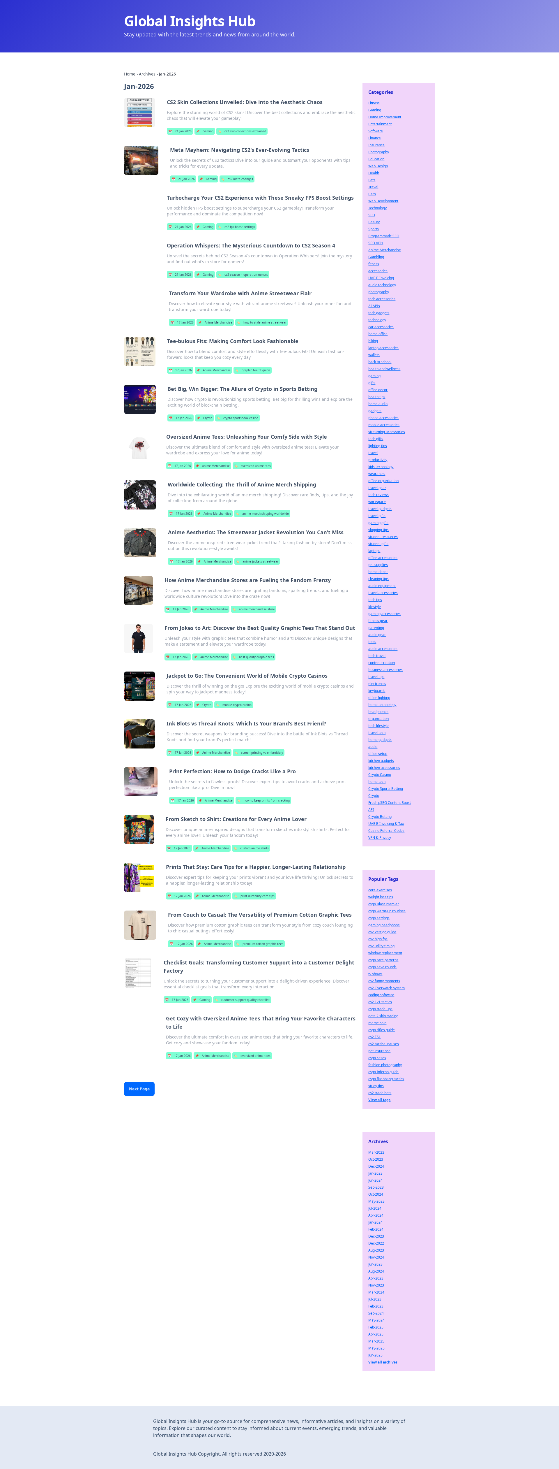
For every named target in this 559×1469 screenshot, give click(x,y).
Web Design (378, 166)
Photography (378, 152)
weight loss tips (380, 897)
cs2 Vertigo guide (382, 931)
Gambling (376, 256)
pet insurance (379, 1050)
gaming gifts (378, 522)
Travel (373, 186)
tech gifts (375, 438)
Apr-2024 (375, 1215)
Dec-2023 (376, 1236)
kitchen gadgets (381, 760)
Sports (373, 228)
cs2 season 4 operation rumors (243, 275)
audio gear (377, 634)
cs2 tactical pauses (383, 1043)
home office (378, 333)
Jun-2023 (375, 1264)
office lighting (379, 697)
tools (372, 641)
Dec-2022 (376, 1243)
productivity (377, 459)
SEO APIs (375, 242)
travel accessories (383, 592)
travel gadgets (380, 508)
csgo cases (377, 1057)
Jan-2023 (375, 1173)
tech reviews (378, 494)
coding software (381, 994)
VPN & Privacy (379, 837)
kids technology (380, 466)
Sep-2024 (376, 1313)
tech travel (376, 655)
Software (375, 131)
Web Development (383, 200)
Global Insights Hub (189, 20)
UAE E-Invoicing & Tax (386, 823)
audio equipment (382, 585)
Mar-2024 (376, 1292)
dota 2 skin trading (383, 1015)
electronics (377, 683)
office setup (377, 753)
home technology (382, 704)
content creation (381, 662)
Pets (371, 180)
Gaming (204, 131)
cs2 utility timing (381, 945)
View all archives (382, 1362)
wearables (376, 473)
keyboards (376, 690)
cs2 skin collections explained (242, 131)
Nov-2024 (376, 1257)
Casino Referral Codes (386, 830)
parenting (376, 627)
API (371, 809)
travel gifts (376, 515)
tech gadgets (378, 312)
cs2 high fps (378, 938)
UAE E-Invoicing (381, 277)
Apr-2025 (375, 1334)
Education (376, 159)
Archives (147, 74)
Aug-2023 (376, 1250)
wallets (374, 354)
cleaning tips (378, 578)
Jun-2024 (375, 1180)
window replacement (385, 952)
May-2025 (376, 1348)
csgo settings (379, 918)
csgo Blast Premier (383, 904)
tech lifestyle (378, 725)
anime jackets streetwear (257, 561)
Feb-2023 (375, 1306)
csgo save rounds (382, 966)
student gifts (378, 543)
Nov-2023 (376, 1285)
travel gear (377, 487)
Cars (372, 193)
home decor (378, 571)
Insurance (376, 145)
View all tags (379, 1099)
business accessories (385, 669)
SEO (371, 214)
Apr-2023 (375, 1278)
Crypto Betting (380, 816)
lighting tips (377, 445)
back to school (379, 361)
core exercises (380, 890)
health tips (376, 396)
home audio (378, 403)
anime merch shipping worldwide (262, 514)
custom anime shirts (251, 848)
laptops (374, 550)
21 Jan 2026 (180, 131)
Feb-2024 (375, 1229)
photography (378, 291)
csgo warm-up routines (387, 911)
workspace (377, 501)
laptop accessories (383, 347)
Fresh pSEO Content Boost (389, 802)
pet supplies (378, 564)
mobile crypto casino (234, 705)
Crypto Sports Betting (385, 788)
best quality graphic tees (253, 657)
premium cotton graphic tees (259, 944)
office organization (383, 480)
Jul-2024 (374, 1208)
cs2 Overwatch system (386, 987)
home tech (376, 781)
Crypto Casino (379, 774)
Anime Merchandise (215, 322)
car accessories (381, 326)
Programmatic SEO (383, 235)
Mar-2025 (376, 1341)
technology (377, 319)
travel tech (376, 732)
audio (372, 746)
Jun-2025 (375, 1355)
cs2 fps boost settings (236, 227)
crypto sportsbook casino (237, 418)
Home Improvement (384, 117)
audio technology (382, 284)
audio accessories (382, 648)
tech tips (375, 599)
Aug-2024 (376, 1271)
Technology (377, 207)
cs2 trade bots (379, 1092)
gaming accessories (384, 613)
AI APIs (374, 305)
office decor (378, 389)
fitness (373, 263)
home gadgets (380, 739)
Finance (374, 138)
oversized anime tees (252, 466)
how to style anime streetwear (261, 322)
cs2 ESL (374, 1036)
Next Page (139, 1089)
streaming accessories (386, 431)
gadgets (374, 410)
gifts (371, 382)
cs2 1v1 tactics (380, 1001)
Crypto (204, 418)
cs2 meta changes (237, 179)
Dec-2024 (376, 1166)
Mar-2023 (376, 1152)
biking (373, 340)
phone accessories (383, 417)
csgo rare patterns (383, 959)
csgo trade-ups (380, 1008)
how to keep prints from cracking (263, 800)
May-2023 (376, 1201)
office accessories (382, 557)
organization (378, 718)
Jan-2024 (375, 1222)
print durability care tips (254, 896)
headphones (378, 711)
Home (129, 74)
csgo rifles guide (381, 1029)
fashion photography (385, 1064)
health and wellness (384, 368)
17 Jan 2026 (182, 322)
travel (373, 452)
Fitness (374, 103)
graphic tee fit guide (252, 370)
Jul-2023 (374, 1299)
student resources (383, 536)
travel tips (376, 676)
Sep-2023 (376, 1187)
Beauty (374, 221)
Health (373, 173)
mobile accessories (383, 424)
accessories (378, 270)
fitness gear (378, 620)
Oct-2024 (375, 1194)
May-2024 (376, 1320)
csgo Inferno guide (383, 1071)
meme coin (377, 1022)
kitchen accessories (384, 767)
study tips (376, 1085)
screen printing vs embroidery (258, 753)
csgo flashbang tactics (386, 1078)
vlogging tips (378, 529)
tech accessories (381, 298)
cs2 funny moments (384, 980)
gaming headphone (384, 924)
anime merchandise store (253, 609)
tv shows (375, 973)
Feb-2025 (375, 1327)
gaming (374, 375)
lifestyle (374, 606)
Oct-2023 (375, 1159)
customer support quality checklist (242, 1000)
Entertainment (380, 124)
